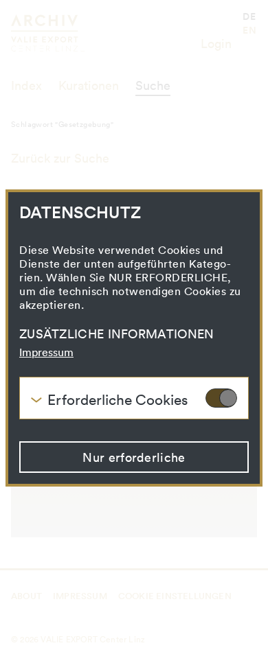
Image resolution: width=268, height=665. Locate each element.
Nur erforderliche (133, 457)
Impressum (46, 352)
